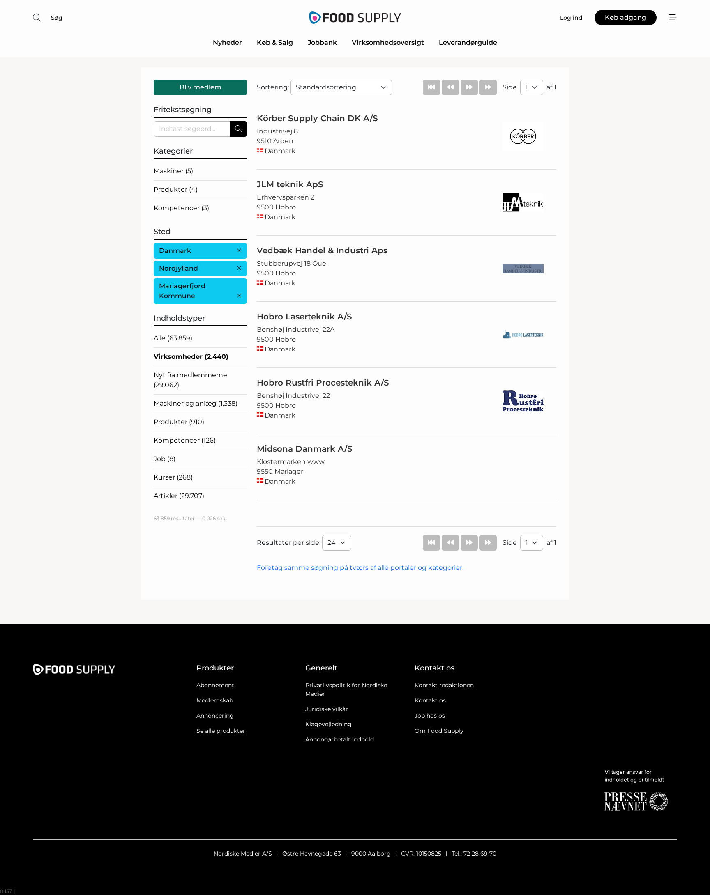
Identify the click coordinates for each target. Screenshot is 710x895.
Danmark (175, 251)
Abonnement (215, 685)
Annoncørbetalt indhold (339, 739)
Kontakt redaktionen (444, 685)
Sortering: (273, 87)
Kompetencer (181, 208)
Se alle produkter (220, 730)
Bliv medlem (200, 87)
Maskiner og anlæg (195, 403)
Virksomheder (191, 356)
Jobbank (322, 42)
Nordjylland (178, 268)
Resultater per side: (289, 542)
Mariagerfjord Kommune (182, 291)
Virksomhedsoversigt (388, 42)
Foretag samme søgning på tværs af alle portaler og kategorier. (360, 567)
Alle (173, 338)
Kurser (173, 477)
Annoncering (215, 715)
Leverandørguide (468, 42)
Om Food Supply (439, 730)
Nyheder (227, 42)
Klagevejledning (328, 724)
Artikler (179, 496)
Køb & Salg (275, 42)
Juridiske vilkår (326, 709)
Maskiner (173, 171)
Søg (56, 17)
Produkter (176, 189)
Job (164, 459)
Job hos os (430, 715)
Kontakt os (430, 700)
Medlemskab (214, 700)
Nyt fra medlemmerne (190, 380)
